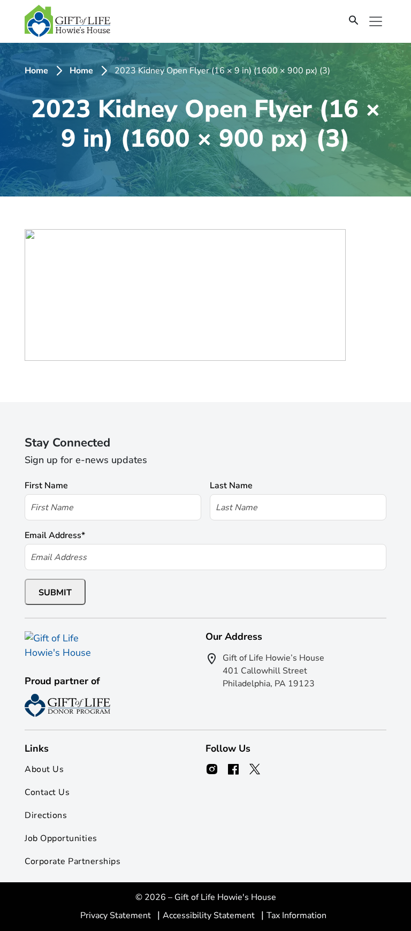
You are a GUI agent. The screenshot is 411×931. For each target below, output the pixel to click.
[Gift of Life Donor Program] (67, 705)
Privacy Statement (116, 915)
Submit (55, 593)
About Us (44, 769)
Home (36, 71)
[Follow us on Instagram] (212, 769)
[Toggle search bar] (354, 21)
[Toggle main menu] (375, 21)
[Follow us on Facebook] (233, 769)
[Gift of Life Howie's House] (67, 21)
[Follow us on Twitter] (254, 769)
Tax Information (296, 915)
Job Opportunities (61, 838)
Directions (46, 815)
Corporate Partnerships (72, 861)
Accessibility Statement (210, 915)
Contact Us (47, 792)
